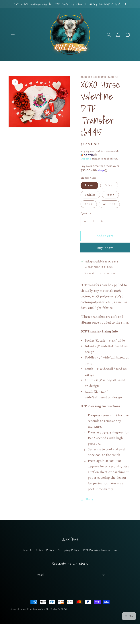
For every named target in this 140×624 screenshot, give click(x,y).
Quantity (86, 213)
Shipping (86, 158)
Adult (89, 204)
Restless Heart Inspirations (31, 609)
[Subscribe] (103, 574)
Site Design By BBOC (56, 609)
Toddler (90, 195)
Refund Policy (45, 550)
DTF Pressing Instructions (100, 550)
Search (27, 550)
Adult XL (109, 204)
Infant (109, 185)
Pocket (89, 185)
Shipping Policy (68, 550)
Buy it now (105, 248)
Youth (110, 195)
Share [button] (89, 499)
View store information (100, 273)
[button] (12, 34)
